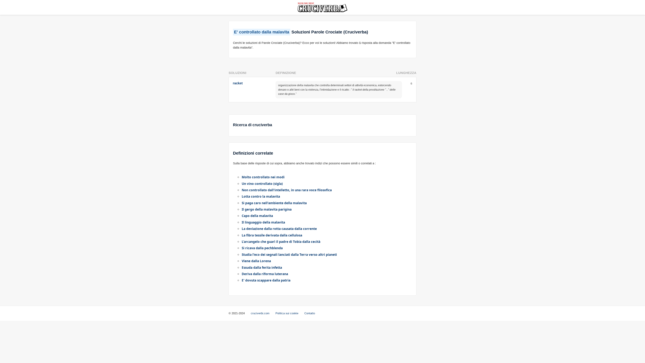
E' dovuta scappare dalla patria (266, 280)
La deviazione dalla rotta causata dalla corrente (279, 229)
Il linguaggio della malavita (263, 222)
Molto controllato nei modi (263, 177)
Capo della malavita (257, 216)
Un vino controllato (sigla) (262, 184)
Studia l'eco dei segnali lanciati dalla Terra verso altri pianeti (289, 254)
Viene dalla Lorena (256, 261)
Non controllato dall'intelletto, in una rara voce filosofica (287, 190)
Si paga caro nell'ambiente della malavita (274, 203)
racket (238, 83)
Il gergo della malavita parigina (267, 209)
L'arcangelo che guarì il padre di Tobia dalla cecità (281, 241)
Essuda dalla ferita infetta (262, 267)
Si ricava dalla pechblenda (262, 248)
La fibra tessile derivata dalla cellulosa (272, 235)
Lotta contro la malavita (261, 196)
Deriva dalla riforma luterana (265, 274)
